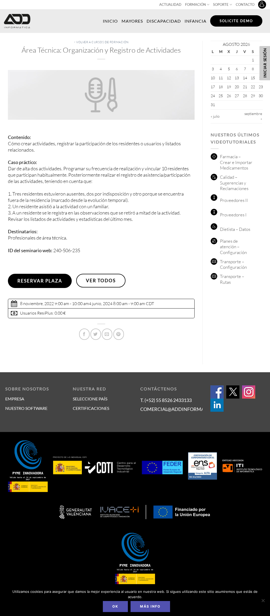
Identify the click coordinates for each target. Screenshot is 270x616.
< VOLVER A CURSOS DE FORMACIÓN (101, 42)
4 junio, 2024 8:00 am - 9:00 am (117, 303)
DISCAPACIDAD (164, 20)
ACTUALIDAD (170, 4)
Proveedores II (234, 200)
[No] (263, 602)
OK (115, 606)
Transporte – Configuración (233, 264)
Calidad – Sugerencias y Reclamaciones (234, 182)
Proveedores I (233, 214)
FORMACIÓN (195, 4)
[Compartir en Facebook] (84, 334)
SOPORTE (221, 4)
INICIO (110, 20)
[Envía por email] (107, 334)
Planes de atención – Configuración (233, 246)
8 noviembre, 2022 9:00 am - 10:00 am (54, 303)
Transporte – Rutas (232, 279)
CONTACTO (245, 4)
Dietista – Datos (235, 229)
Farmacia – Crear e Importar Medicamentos (236, 162)
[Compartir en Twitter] (95, 334)
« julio (215, 116)
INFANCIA (195, 20)
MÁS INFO (150, 606)
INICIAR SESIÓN (265, 63)
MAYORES (132, 20)
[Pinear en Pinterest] (118, 334)
